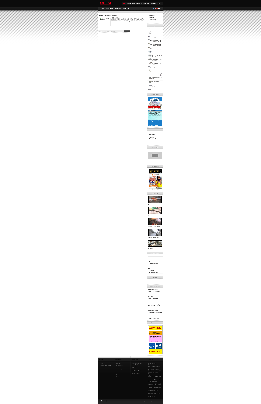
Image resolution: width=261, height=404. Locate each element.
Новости (129, 3)
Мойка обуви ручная (155, 88)
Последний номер (109, 8)
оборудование (151, 382)
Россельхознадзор (152, 366)
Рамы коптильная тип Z (156, 31)
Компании (118, 374)
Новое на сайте (103, 367)
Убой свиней (150, 248)
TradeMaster (150, 363)
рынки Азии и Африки (154, 390)
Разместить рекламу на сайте (155, 160)
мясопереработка (154, 381)
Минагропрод (150, 364)
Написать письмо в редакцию (105, 365)
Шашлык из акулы (154, 367)
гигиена (154, 373)
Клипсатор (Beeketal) (156, 70)
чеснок (155, 393)
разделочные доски (157, 388)
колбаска (153, 376)
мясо (107, 27)
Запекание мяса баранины (153, 215)
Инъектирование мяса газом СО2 (154, 237)
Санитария (151, 17)
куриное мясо (158, 376)
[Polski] (159, 9)
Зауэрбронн (154, 363)
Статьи (148, 3)
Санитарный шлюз (155, 81)
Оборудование (152, 15)
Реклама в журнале (136, 3)
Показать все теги (151, 396)
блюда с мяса (156, 370)
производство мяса (152, 387)
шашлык (158, 393)
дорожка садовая (158, 373)
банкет (152, 370)
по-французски (112, 27)
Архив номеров (118, 8)
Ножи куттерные (150, 73)
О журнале (102, 8)
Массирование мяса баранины (154, 226)
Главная (124, 3)
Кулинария (153, 3)
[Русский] (153, 9)
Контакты (159, 3)
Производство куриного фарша (154, 204)
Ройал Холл (156, 364)
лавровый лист (150, 378)
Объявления (143, 3)
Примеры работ (126, 8)
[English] (155, 9)
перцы (156, 384)
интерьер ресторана (151, 375)
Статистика (102, 369)
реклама (149, 390)
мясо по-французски (119, 27)
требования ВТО (150, 393)
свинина (150, 391)
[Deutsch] (157, 9)
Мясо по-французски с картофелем (107, 15)
